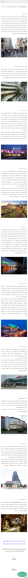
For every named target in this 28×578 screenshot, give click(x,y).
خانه (18, 6)
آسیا (16, 6)
